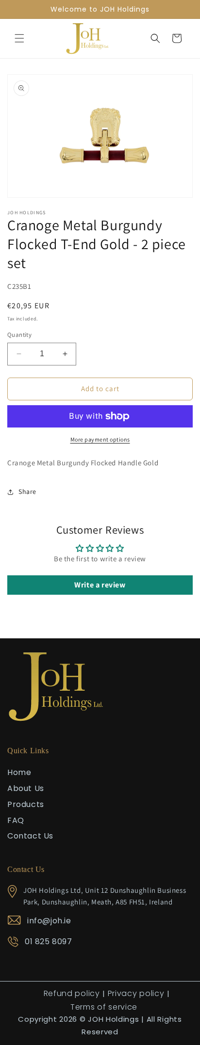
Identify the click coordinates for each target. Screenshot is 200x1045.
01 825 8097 (48, 941)
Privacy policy (136, 993)
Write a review (99, 585)
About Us (25, 788)
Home (19, 772)
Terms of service (103, 1007)
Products (25, 804)
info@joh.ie (49, 920)
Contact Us (30, 835)
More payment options (100, 439)
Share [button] (27, 491)
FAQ (15, 820)
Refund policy (72, 993)
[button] (19, 38)
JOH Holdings (113, 1019)
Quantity (19, 335)
